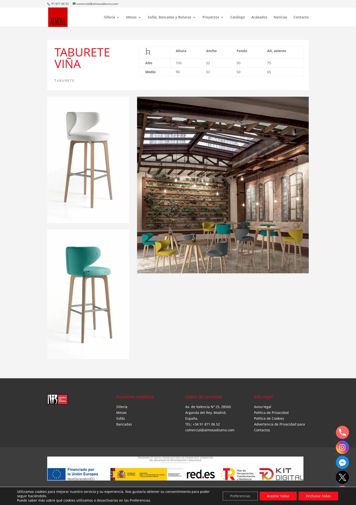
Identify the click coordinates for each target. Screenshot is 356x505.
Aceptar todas (278, 496)
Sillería (109, 17)
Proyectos (210, 17)
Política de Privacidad (271, 412)
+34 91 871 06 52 (206, 424)
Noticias (280, 17)
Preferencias (240, 496)
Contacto (301, 17)
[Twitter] (342, 477)
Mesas (131, 17)
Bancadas (124, 424)
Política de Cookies (269, 418)
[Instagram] (342, 447)
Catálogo (237, 17)
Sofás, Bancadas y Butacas (169, 17)
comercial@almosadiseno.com (209, 430)
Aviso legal (262, 406)
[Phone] (342, 432)
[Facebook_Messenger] (342, 462)
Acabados (259, 17)
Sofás (120, 418)
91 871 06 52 (60, 4)
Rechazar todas (318, 496)
